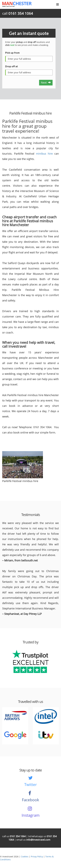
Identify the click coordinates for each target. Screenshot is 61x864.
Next (44, 82)
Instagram (31, 815)
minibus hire (44, 153)
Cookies (24, 856)
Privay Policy (37, 856)
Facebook (30, 799)
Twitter (30, 784)
